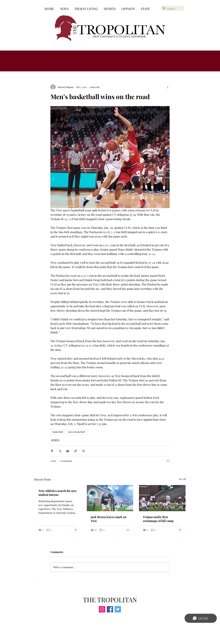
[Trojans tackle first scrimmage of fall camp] (162, 498)
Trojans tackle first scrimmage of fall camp (158, 519)
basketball (58, 431)
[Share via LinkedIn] (67, 450)
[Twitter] (118, 609)
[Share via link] (75, 450)
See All (182, 479)
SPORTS (55, 439)
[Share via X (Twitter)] (59, 450)
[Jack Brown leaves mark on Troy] (110, 498)
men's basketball (76, 431)
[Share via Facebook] (51, 450)
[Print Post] (83, 450)
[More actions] (168, 87)
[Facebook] (110, 609)
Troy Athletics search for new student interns (57, 493)
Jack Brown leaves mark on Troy (108, 519)
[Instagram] (102, 609)
